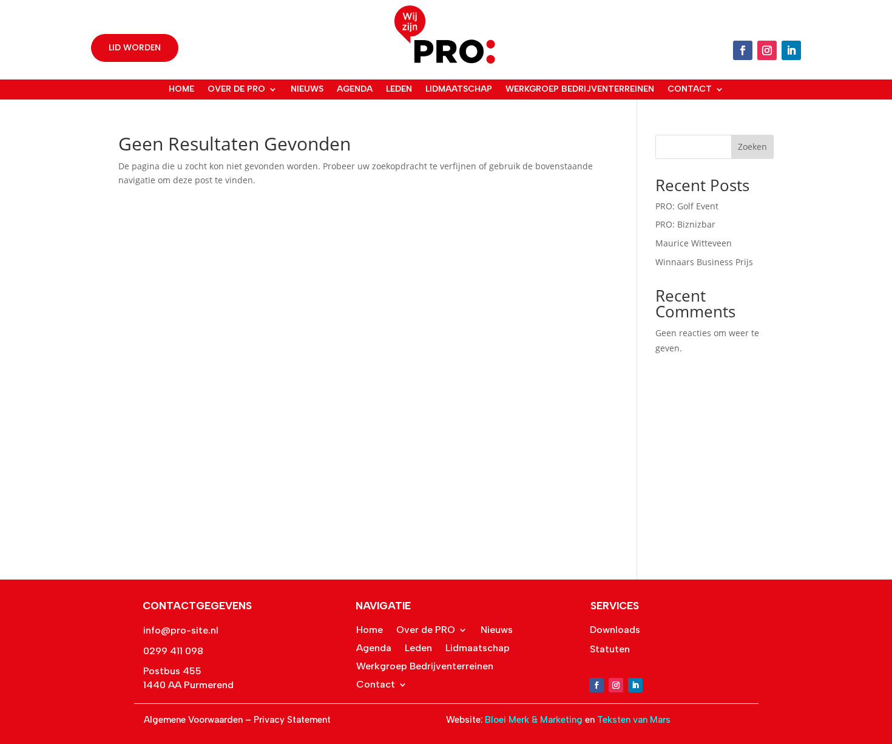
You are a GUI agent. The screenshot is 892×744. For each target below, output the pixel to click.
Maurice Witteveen (693, 243)
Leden (399, 89)
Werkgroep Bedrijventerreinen (579, 89)
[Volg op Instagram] (767, 50)
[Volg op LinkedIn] (791, 50)
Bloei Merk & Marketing (535, 719)
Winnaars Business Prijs (704, 262)
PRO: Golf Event (686, 206)
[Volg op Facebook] (742, 50)
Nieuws (307, 89)
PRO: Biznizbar (685, 224)
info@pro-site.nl (180, 630)
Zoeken (752, 146)
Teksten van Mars (634, 719)
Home (181, 89)
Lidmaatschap (458, 89)
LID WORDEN (135, 47)
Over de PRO (236, 89)
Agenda (355, 89)
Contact (689, 89)
